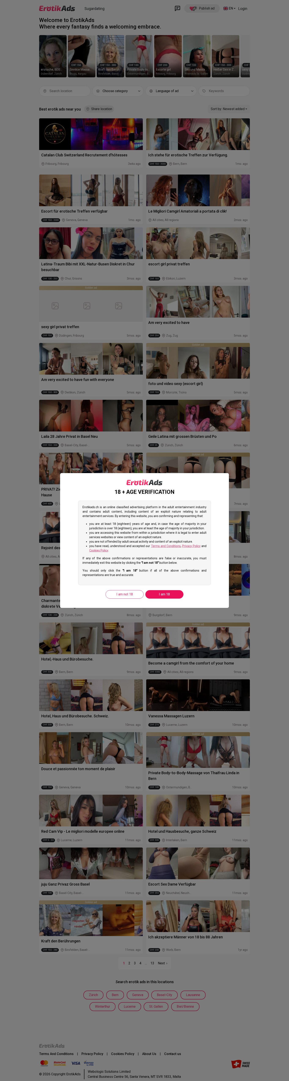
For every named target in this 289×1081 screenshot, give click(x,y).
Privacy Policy (191, 546)
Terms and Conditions (166, 546)
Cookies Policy (98, 550)
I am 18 (164, 594)
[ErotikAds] (144, 483)
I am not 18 (124, 594)
